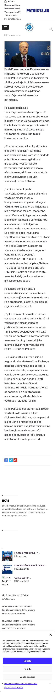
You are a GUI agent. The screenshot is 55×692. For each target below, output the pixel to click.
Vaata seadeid (27, 677)
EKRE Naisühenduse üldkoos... (30, 565)
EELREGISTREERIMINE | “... (27, 553)
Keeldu (27, 669)
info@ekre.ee (14, 19)
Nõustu (27, 661)
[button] (50, 634)
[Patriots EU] (38, 10)
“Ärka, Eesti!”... (22, 578)
